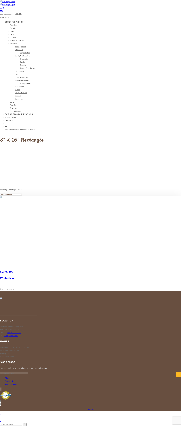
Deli (16, 74)
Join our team (11, 384)
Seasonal (13, 108)
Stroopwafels (25, 83)
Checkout (10, 120)
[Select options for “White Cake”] (9, 272)
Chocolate (24, 59)
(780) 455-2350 (11, 335)
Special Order (15, 111)
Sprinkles (19, 99)
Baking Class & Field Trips (19, 114)
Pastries (13, 105)
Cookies (13, 37)
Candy (22, 62)
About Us (9, 378)
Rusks (17, 89)
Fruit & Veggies (21, 77)
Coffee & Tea (25, 53)
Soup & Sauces (21, 92)
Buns (12, 31)
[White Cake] (1, 272)
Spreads (18, 96)
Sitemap (90, 409)
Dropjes (23, 65)
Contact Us (10, 381)
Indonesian (19, 86)
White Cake (7, 278)
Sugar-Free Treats (27, 68)
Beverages (19, 49)
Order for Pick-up (14, 22)
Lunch (12, 102)
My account (11, 117)
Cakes (12, 34)
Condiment (19, 71)
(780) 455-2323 (14, 332)
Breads (13, 28)
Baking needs (20, 46)
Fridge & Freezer (17, 40)
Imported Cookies (22, 80)
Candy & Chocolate (22, 56)
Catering (13, 25)
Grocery (13, 43)
